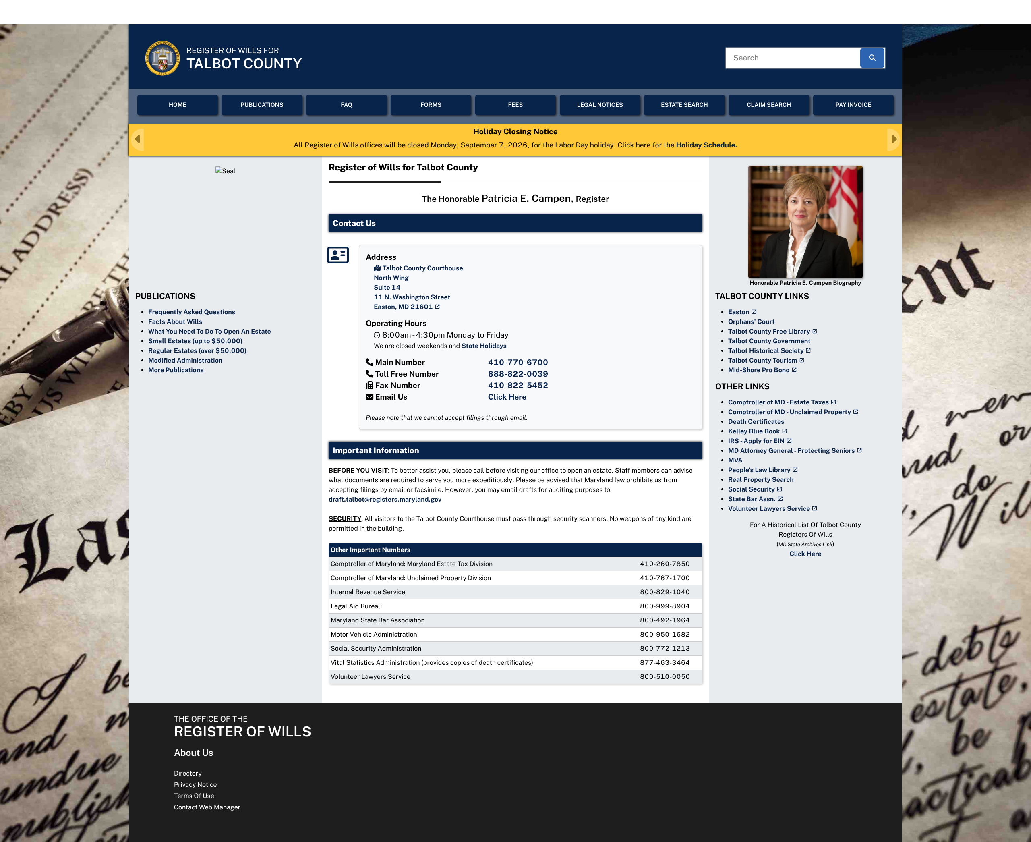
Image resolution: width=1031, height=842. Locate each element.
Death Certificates (756, 421)
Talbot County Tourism (762, 360)
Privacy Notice (195, 784)
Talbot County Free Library (769, 331)
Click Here (507, 397)
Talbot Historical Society (766, 351)
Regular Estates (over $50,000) (197, 351)
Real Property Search (761, 479)
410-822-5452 (518, 385)
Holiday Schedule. (706, 145)
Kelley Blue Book (754, 431)
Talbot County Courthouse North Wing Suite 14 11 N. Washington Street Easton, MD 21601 (418, 287)
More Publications (176, 370)
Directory (188, 773)
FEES (515, 105)
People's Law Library (759, 470)
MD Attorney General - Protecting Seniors (791, 450)
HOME (177, 105)
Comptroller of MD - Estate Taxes (778, 402)
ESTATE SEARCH (684, 105)
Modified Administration (185, 360)
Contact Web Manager (207, 807)
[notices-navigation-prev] (137, 140)
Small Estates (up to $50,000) (195, 341)
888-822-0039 (518, 374)
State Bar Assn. (752, 499)
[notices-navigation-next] (893, 140)
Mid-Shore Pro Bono (759, 370)
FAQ (346, 105)
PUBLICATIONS (262, 105)
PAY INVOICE (854, 105)
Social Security (751, 489)
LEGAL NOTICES (600, 105)
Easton (738, 312)
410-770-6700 (518, 362)
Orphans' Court (751, 322)
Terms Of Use (194, 796)
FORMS (430, 105)
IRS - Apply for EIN (756, 441)
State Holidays (484, 346)
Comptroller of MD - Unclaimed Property (789, 412)
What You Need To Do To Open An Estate (209, 331)
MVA (735, 460)
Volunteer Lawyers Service (769, 508)
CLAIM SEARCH (769, 105)
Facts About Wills (175, 322)
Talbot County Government (769, 341)
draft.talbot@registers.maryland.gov (385, 499)
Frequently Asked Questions (191, 312)
